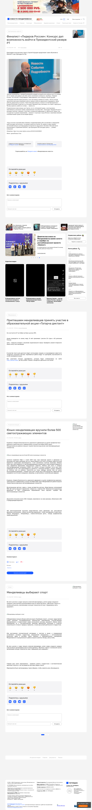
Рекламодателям (12, 23)
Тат (68, 19)
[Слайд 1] (31, 257)
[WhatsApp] (24, 186)
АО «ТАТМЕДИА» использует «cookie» (16, 804)
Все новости (77, 298)
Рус (61, 19)
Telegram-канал (32, 151)
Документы (52, 757)
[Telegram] (19, 186)
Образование (38, 23)
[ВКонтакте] (10, 186)
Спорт (58, 23)
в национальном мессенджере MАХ (46, 144)
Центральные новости (14, 31)
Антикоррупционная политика (14, 803)
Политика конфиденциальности (14, 807)
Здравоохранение (49, 23)
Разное (60, 757)
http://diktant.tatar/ (13, 360)
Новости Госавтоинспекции (81, 23)
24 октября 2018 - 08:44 (11, 437)
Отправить (57, 209)
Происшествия (66, 23)
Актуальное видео (35, 757)
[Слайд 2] (33, 257)
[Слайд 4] (37, 257)
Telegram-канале (14, 144)
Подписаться (83, 806)
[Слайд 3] (35, 257)
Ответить (9, 567)
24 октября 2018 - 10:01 (11, 47)
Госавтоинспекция (13, 424)
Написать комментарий (20, 573)
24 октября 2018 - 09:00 (11, 328)
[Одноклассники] (14, 186)
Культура (29, 23)
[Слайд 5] (39, 257)
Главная (22, 23)
